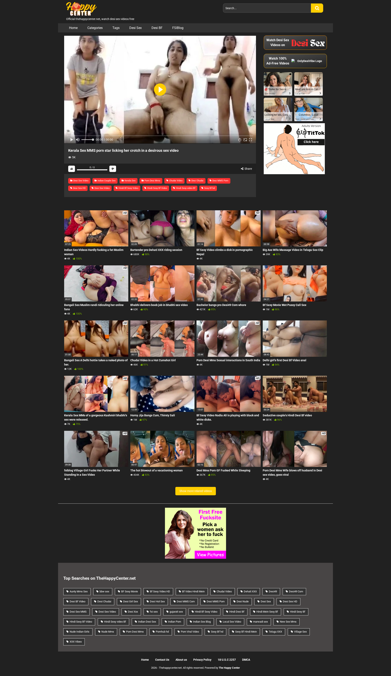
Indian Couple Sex (106, 180)
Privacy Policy (202, 659)
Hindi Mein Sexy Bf (267, 611)
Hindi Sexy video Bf (185, 188)
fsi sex (154, 611)
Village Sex (300, 631)
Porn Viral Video (190, 631)
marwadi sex (260, 621)
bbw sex (104, 591)
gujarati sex (176, 611)
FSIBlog (177, 28)
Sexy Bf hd (209, 188)
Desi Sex (135, 28)
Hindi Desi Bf (236, 611)
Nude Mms (107, 631)
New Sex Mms (288, 621)
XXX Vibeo (76, 641)
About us (181, 659)
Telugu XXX (275, 631)
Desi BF (157, 28)
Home (73, 28)
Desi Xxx (133, 611)
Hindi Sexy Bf (297, 611)
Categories (95, 28)
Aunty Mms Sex (79, 591)
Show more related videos (195, 491)
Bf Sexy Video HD (160, 591)
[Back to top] (377, 663)
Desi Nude (243, 601)
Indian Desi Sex (147, 621)
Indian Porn (174, 621)
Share (248, 168)
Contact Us (162, 659)
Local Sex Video (232, 621)
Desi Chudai (197, 180)
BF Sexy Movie (129, 591)
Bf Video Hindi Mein (193, 591)
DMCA (246, 659)
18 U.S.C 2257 (227, 659)
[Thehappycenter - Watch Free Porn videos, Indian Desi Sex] (80, 8)
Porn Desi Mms (152, 180)
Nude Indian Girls (79, 631)
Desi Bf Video (77, 601)
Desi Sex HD (79, 188)
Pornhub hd (162, 631)
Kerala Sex (129, 180)
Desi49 (273, 591)
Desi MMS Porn (220, 180)
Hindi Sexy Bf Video (157, 188)
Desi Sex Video (80, 180)
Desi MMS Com (186, 601)
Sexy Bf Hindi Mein (246, 631)
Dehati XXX (250, 591)
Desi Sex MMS (78, 611)
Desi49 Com (296, 591)
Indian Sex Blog (202, 621)
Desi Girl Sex (130, 601)
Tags (116, 28)
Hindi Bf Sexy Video (128, 188)
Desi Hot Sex (157, 601)
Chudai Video (175, 180)
